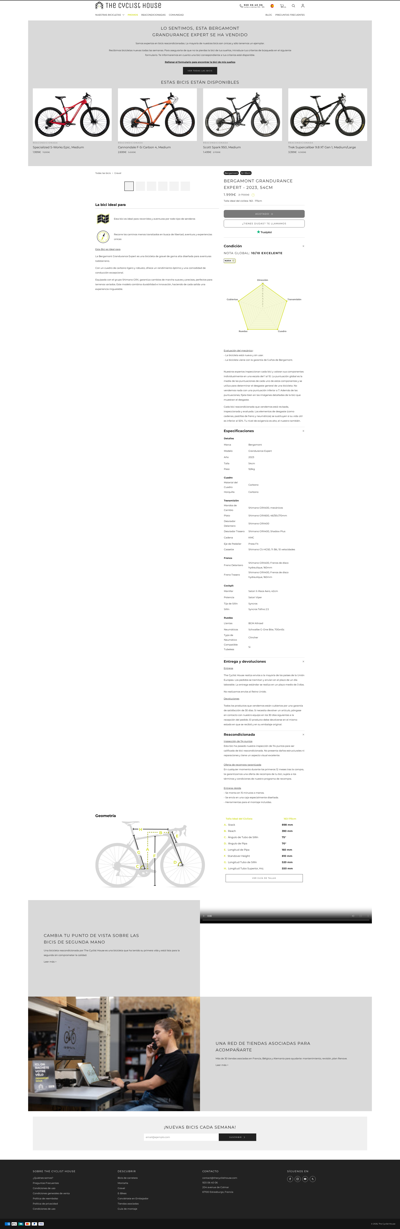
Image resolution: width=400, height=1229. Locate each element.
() (285, 7)
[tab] (129, 186)
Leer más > (50, 961)
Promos (133, 14)
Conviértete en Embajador (133, 1198)
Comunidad (176, 14)
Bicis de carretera (128, 1177)
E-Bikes (122, 1193)
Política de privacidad (45, 1203)
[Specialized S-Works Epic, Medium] (72, 114)
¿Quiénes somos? (43, 1177)
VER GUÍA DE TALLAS (264, 878)
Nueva (228, 261)
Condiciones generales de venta (51, 1193)
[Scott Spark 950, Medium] (242, 114)
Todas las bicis (103, 173)
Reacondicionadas (153, 14)
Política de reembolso (45, 1198)
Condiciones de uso (44, 1188)
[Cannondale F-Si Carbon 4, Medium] (157, 114)
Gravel (117, 173)
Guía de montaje (127, 1208)
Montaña (123, 1183)
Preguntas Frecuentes (290, 14)
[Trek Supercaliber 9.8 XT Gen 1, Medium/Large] (327, 114)
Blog (268, 14)
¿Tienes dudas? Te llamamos (264, 223)
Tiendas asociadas (128, 1203)
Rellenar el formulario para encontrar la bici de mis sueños (200, 62)
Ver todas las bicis (200, 71)
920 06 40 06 (253, 5)
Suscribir (235, 1137)
